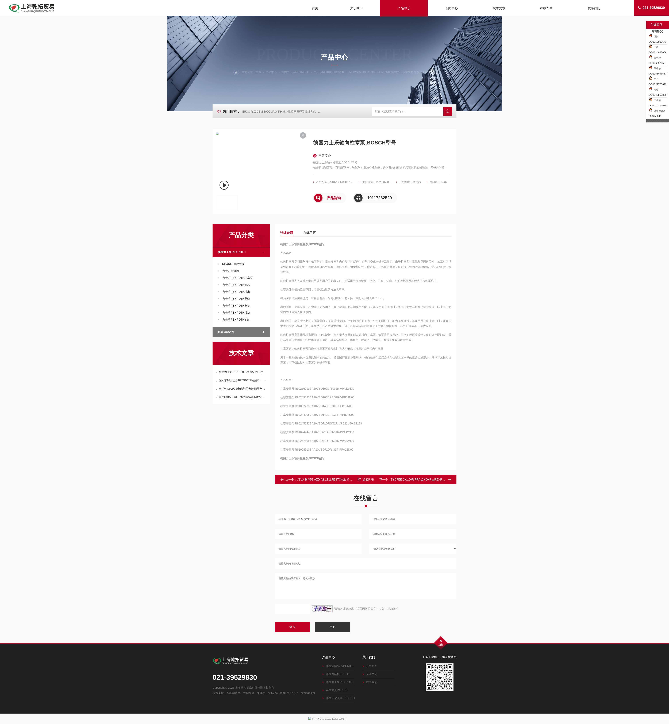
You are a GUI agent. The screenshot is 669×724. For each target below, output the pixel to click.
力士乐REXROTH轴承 (236, 291)
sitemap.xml (308, 692)
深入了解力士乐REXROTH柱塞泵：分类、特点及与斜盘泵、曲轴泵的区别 (243, 380)
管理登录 (248, 692)
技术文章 (499, 8)
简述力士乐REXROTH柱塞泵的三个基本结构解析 (243, 372)
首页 (315, 8)
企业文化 (371, 674)
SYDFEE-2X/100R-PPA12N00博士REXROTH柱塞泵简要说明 (429, 479)
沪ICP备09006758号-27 (283, 692)
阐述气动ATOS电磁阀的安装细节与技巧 (243, 388)
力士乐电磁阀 (230, 270)
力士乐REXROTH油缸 (236, 319)
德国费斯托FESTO (337, 674)
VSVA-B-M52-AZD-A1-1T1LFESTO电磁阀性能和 (327, 479)
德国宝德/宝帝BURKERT (340, 666)
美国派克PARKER (337, 690)
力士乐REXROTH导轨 (236, 298)
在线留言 (546, 8)
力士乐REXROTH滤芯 (236, 284)
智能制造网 (233, 692)
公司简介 (371, 666)
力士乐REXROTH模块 (236, 312)
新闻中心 (451, 8)
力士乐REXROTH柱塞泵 (329, 72)
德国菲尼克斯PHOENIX (340, 698)
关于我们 (356, 8)
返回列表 (368, 479)
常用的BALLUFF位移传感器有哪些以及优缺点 (243, 397)
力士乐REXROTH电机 (236, 305)
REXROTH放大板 (233, 263)
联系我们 (594, 8)
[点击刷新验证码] (322, 608)
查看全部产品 (226, 331)
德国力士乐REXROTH (295, 72)
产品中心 (404, 8)
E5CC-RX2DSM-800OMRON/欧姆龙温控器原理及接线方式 (279, 111)
